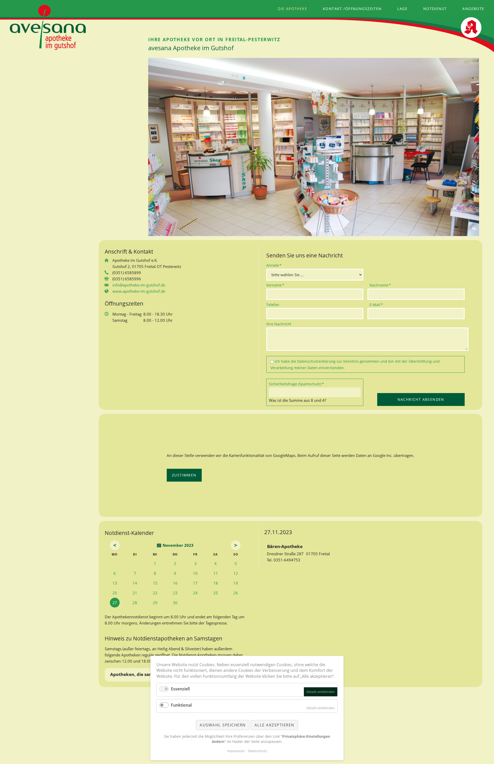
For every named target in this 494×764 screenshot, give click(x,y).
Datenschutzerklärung (316, 361)
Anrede (274, 265)
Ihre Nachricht (278, 324)
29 (155, 602)
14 (135, 583)
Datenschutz (257, 751)
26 (235, 592)
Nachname (380, 285)
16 (175, 583)
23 (175, 592)
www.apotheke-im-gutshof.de (138, 291)
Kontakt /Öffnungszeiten (352, 8)
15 (155, 583)
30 (175, 602)
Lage (402, 8)
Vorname (275, 285)
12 (235, 573)
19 (235, 583)
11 (215, 573)
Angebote (473, 8)
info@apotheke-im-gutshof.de (138, 285)
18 (215, 583)
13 (114, 583)
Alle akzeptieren (274, 724)
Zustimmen (184, 475)
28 (135, 602)
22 (155, 592)
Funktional (181, 705)
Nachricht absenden (421, 399)
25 (215, 592)
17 (195, 583)
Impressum (236, 751)
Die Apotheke (292, 8)
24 (195, 592)
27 (114, 602)
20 (114, 592)
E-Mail (377, 304)
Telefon (272, 304)
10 (195, 573)
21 (135, 592)
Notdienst (435, 8)
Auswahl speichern (223, 724)
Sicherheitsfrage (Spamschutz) (296, 383)
